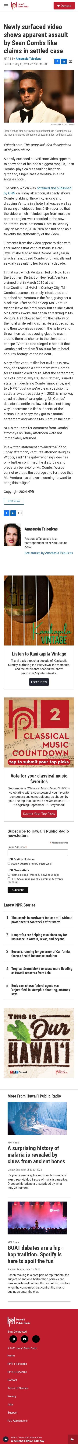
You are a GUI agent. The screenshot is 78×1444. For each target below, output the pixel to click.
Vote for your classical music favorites (39, 778)
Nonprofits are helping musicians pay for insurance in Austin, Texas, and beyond (39, 937)
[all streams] (73, 1439)
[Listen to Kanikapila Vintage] (39, 610)
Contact (12, 1380)
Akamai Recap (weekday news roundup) (34, 874)
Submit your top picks (39, 814)
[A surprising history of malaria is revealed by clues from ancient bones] (37, 1118)
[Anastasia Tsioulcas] (12, 535)
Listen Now (39, 682)
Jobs (10, 1404)
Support (12, 1412)
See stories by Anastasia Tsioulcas (49, 553)
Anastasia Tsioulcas (28, 59)
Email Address (17, 847)
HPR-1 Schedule (17, 1363)
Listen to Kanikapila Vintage (39, 654)
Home (11, 1355)
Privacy (12, 1396)
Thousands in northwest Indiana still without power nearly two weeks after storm (42, 920)
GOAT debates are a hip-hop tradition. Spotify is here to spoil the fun (35, 1254)
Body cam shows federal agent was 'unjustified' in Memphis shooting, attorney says (40, 990)
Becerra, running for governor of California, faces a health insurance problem (40, 954)
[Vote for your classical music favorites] (39, 732)
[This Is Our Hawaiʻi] (39, 1043)
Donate (66, 5)
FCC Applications (18, 1420)
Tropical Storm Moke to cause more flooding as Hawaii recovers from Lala (41, 971)
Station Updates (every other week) (31, 863)
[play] (5, 1439)
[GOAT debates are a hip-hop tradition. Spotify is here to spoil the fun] (37, 1218)
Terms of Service (18, 1388)
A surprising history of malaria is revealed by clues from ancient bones (36, 1155)
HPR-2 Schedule (17, 1372)
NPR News (14, 501)
